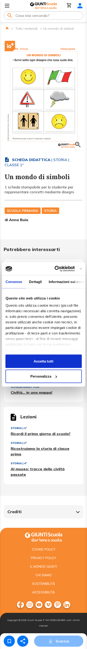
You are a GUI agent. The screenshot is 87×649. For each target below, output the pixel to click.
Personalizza (40, 376)
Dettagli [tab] (35, 281)
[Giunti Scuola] (43, 5)
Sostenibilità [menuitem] (43, 584)
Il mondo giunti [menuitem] (43, 566)
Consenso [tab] (13, 281)
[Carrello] (69, 6)
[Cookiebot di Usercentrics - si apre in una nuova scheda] (56, 269)
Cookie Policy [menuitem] (43, 549)
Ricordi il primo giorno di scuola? (41, 433)
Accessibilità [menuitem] (43, 592)
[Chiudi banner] (81, 269)
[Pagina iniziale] (7, 28)
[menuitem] (20, 604)
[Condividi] (22, 641)
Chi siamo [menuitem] (43, 575)
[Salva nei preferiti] (9, 641)
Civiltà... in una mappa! (31, 392)
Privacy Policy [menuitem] (43, 558)
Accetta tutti (43, 361)
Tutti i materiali (26, 28)
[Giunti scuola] (43, 536)
